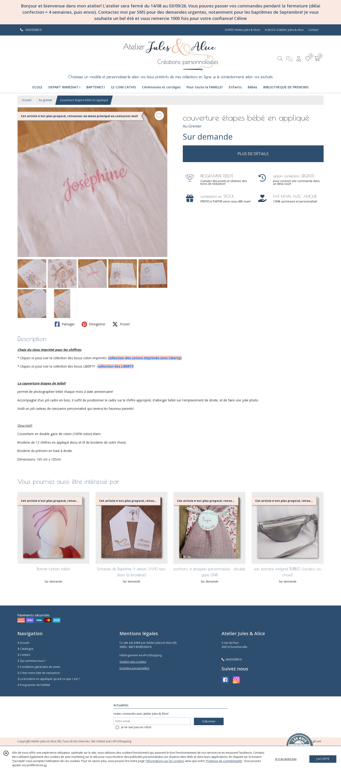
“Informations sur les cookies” (164, 761)
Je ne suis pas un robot (136, 727)
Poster (124, 324)
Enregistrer (96, 324)
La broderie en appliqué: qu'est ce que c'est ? (49, 679)
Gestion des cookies (132, 662)
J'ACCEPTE (322, 759)
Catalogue (26, 649)
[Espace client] (298, 58)
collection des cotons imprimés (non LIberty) (145, 358)
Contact (313, 30)
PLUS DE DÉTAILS (253, 153)
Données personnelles (134, 668)
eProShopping (122, 741)
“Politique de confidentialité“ (224, 761)
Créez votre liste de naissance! (39, 673)
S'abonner (209, 721)
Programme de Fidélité (34, 685)
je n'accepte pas (285, 759)
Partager (68, 324)
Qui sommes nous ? (32, 661)
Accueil (26, 100)
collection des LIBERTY (115, 366)
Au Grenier (192, 126)
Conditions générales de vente (39, 667)
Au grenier (45, 100)
